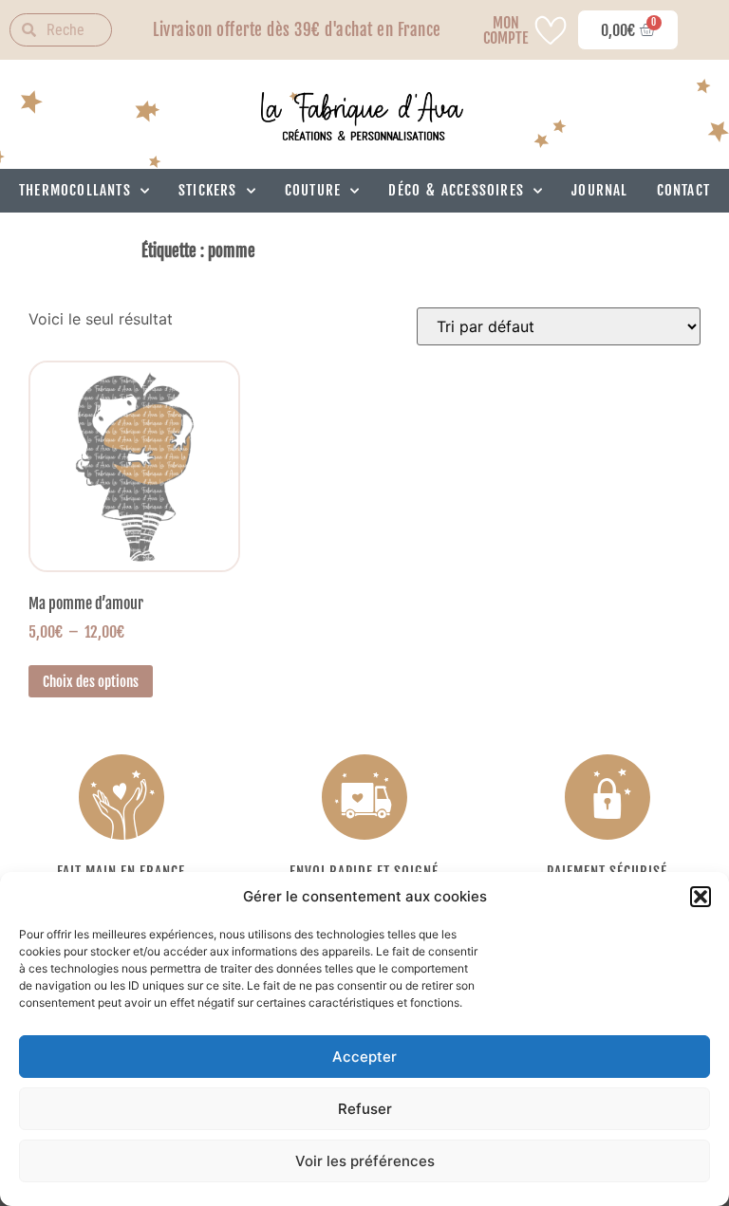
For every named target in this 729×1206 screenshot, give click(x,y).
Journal (599, 190)
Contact (683, 190)
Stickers (207, 190)
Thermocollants (75, 190)
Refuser (365, 1109)
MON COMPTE (505, 30)
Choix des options (91, 682)
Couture (313, 190)
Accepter (364, 1057)
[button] (700, 896)
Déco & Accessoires (456, 190)
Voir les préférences (365, 1161)
